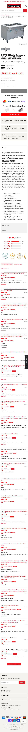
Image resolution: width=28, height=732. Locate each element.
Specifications (5, 225)
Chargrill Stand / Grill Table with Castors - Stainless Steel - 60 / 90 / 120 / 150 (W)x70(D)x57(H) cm (14, 366)
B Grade (7, 15)
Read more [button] (3, 284)
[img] (14, 237)
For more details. (15, 138)
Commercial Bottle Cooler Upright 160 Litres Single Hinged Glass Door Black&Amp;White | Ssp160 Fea (14, 272)
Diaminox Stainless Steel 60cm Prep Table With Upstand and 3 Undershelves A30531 (13, 621)
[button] (7, 241)
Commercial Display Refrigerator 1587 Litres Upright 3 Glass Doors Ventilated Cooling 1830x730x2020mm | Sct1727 (14, 305)
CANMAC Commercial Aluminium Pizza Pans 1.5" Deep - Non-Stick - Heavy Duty (13, 577)
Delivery (4, 230)
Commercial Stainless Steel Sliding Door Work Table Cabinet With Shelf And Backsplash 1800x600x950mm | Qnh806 (14, 562)
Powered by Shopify (14, 729)
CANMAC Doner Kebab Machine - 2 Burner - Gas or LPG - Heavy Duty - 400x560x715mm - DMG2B (14, 335)
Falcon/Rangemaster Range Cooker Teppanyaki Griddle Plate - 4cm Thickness (13, 402)
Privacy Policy (5, 725)
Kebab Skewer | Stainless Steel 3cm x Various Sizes (15, 319)
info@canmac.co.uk (14, 709)
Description (5, 147)
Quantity (3, 83)
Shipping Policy (20, 725)
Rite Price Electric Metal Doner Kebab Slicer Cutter (15, 528)
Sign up (22, 682)
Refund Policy (13, 725)
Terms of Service (14, 726)
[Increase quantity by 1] (13, 86)
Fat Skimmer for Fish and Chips (11, 433)
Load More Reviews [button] (14, 664)
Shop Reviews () (18, 264)
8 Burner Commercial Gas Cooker (11, 605)
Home (2, 15)
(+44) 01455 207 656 (5, 709)
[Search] (25, 10)
